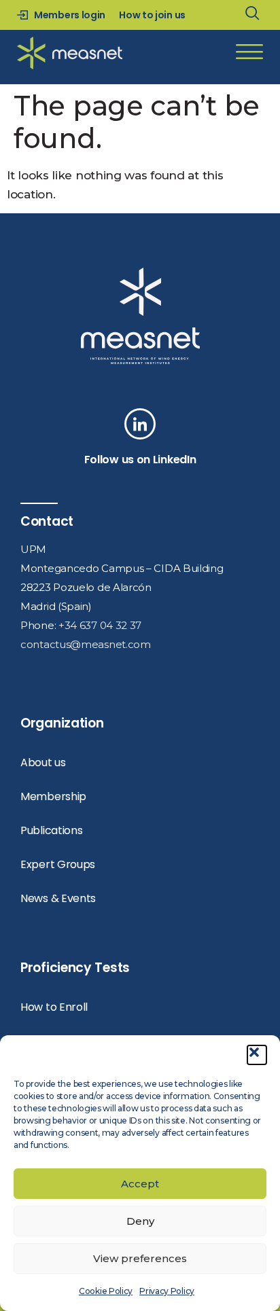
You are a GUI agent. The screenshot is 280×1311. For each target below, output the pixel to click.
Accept (140, 1183)
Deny (140, 1221)
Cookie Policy (106, 1291)
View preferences (140, 1258)
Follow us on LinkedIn (140, 459)
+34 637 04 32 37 (99, 625)
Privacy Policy (166, 1291)
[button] (256, 1054)
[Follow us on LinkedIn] (140, 423)
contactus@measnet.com (85, 644)
